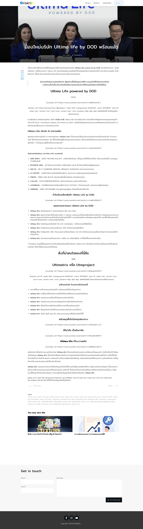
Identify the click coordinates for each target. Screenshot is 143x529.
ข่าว (64, 55)
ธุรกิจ (68, 55)
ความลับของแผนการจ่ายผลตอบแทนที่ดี (96, 426)
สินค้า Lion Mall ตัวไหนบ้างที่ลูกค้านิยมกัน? (50, 426)
